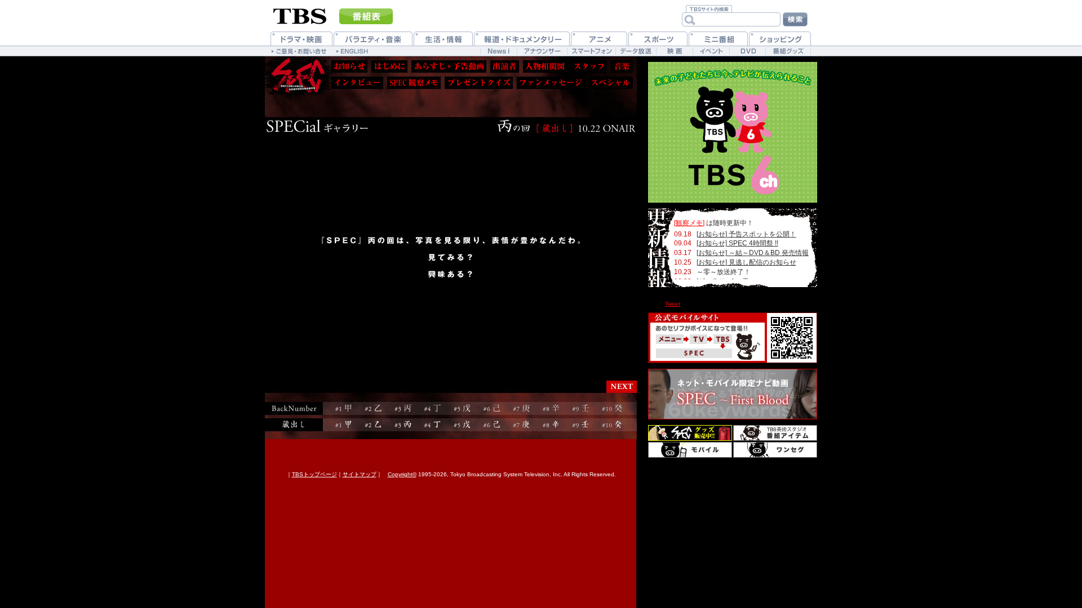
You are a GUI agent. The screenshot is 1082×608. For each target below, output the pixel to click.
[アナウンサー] (542, 51)
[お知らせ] (349, 66)
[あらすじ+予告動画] (448, 66)
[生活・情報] (443, 39)
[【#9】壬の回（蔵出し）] (581, 424)
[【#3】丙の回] (403, 408)
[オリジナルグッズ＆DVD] (690, 433)
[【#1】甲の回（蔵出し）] (343, 424)
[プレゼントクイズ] (479, 83)
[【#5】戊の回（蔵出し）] (462, 424)
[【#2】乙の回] (373, 408)
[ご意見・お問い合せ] (300, 50)
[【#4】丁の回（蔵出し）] (432, 424)
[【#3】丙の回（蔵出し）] (403, 424)
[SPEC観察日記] (414, 83)
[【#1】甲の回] (343, 408)
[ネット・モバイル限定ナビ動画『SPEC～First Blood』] (732, 394)
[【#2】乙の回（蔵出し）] (373, 424)
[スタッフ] (589, 66)
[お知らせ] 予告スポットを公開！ (746, 234)
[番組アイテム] (775, 433)
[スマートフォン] (591, 51)
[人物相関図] (545, 66)
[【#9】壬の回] (581, 408)
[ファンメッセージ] (551, 83)
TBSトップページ (314, 474)
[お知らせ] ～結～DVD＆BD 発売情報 (753, 253)
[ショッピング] (780, 39)
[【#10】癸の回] (612, 408)
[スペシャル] (611, 83)
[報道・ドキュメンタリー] (522, 39)
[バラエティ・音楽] (373, 39)
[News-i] (498, 51)
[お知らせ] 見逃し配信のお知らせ (746, 262)
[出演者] (504, 66)
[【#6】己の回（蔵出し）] (492, 424)
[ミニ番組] (718, 39)
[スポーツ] (658, 39)
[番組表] (366, 16)
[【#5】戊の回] (462, 408)
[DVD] (747, 51)
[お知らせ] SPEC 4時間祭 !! (737, 243)
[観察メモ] (689, 223)
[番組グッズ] (787, 51)
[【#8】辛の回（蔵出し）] (551, 424)
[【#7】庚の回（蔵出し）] (521, 424)
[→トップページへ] (296, 74)
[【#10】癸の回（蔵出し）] (612, 424)
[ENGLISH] (353, 50)
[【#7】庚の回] (521, 408)
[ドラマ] (301, 39)
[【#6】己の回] (492, 408)
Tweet (672, 304)
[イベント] (711, 51)
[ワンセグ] (775, 450)
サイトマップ (359, 474)
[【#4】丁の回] (432, 408)
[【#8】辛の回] (551, 408)
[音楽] (622, 66)
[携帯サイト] (690, 450)
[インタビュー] (357, 83)
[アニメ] (599, 39)
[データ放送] (635, 51)
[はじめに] (389, 66)
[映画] (674, 51)
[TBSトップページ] (300, 15)
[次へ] (621, 387)
